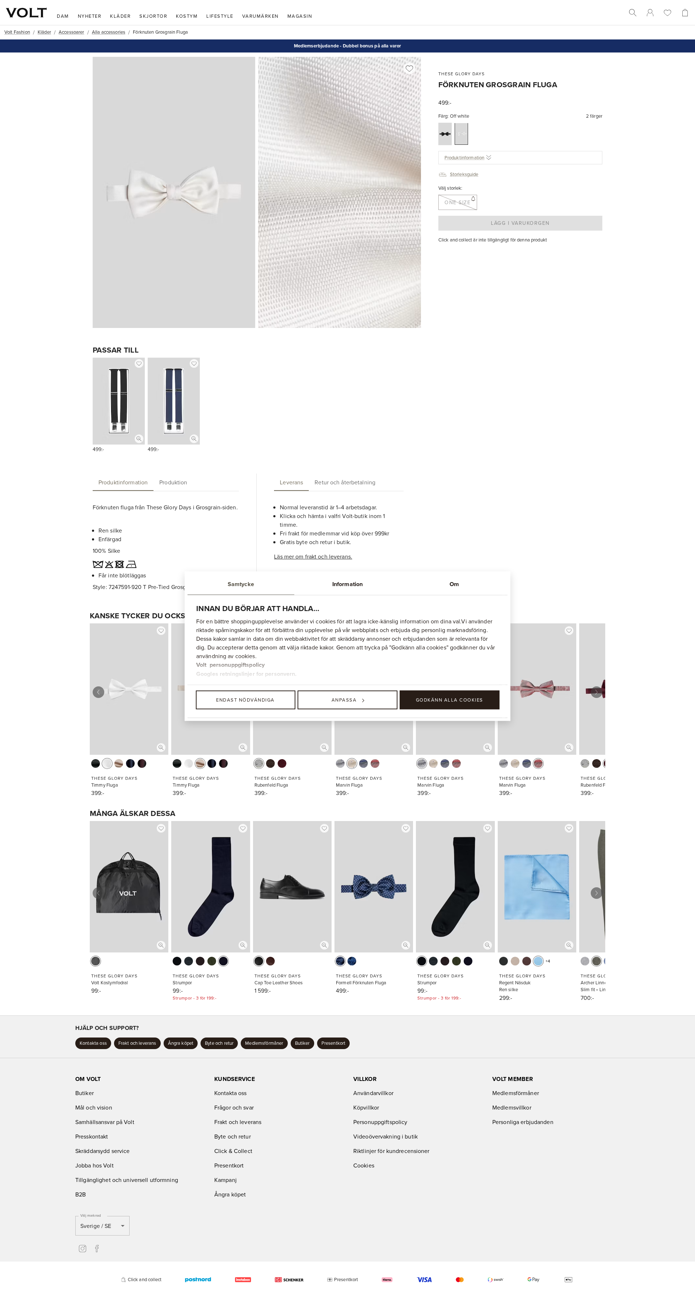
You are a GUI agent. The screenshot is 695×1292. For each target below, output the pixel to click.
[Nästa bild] (596, 692)
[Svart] (445, 134)
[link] (650, 12)
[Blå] (352, 961)
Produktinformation (465, 157)
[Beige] (118, 763)
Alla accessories (108, 32)
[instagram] (82, 1248)
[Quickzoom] (139, 439)
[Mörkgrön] (211, 961)
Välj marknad (90, 1215)
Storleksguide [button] (464, 174)
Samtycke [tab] (241, 584)
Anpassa (344, 699)
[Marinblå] (130, 763)
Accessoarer (71, 32)
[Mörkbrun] (200, 961)
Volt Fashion (17, 32)
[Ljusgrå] (258, 763)
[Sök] (632, 12)
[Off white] (461, 134)
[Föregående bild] (98, 692)
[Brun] (270, 763)
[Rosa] (375, 763)
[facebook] (97, 1248)
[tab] (123, 482)
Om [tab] (454, 584)
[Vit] (107, 763)
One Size (458, 202)
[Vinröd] (142, 763)
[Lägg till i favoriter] (409, 68)
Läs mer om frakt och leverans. (313, 556)
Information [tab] (347, 584)
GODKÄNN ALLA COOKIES (449, 699)
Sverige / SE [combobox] (95, 1226)
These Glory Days (461, 74)
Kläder (44, 32)
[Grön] (596, 961)
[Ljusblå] (538, 961)
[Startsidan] (26, 13)
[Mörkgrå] (188, 961)
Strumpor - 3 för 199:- (194, 998)
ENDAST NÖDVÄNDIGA (245, 699)
